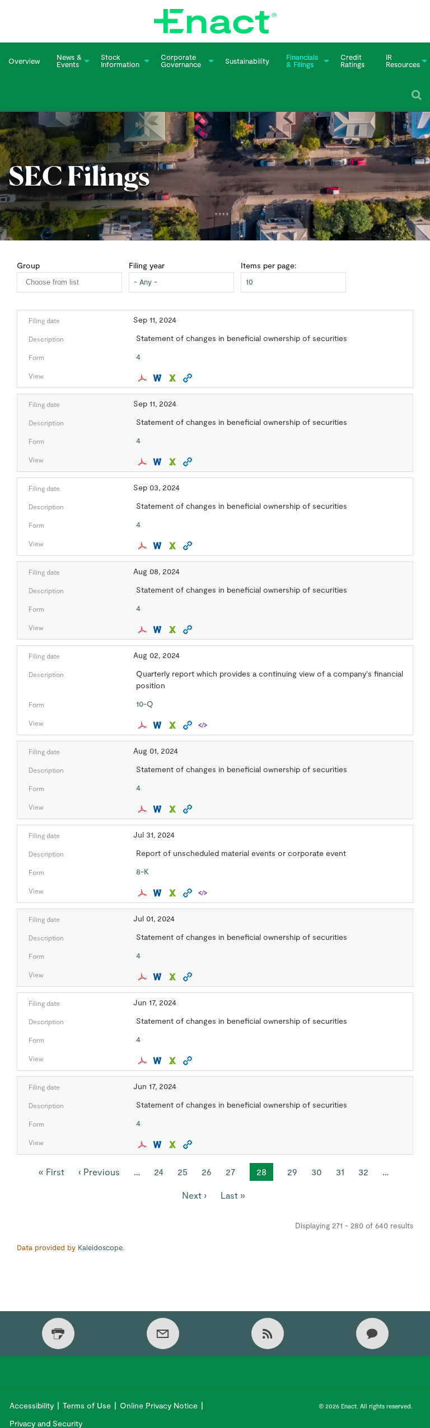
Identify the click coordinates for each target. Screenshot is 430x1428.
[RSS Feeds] (267, 1333)
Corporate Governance (181, 61)
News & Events (69, 61)
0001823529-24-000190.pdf (143, 462)
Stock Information (120, 61)
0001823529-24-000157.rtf (158, 893)
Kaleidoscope (100, 1247)
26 (207, 1171)
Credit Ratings (352, 61)
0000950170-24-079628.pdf (143, 977)
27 (231, 1171)
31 (340, 1171)
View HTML (189, 378)
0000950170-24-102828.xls (173, 546)
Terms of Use (87, 1405)
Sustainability (247, 60)
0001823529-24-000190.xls (173, 462)
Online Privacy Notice (159, 1405)
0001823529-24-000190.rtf (158, 462)
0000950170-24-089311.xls (173, 809)
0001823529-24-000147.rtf (158, 1144)
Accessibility (32, 1405)
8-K (142, 871)
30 (316, 1171)
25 (182, 1171)
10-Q (144, 703)
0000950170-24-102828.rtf (158, 546)
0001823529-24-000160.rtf (158, 725)
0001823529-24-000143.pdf (143, 1061)
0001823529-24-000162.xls (173, 629)
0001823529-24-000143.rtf (158, 1061)
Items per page (268, 265)
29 (292, 1171)
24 (158, 1171)
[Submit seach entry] (417, 95)
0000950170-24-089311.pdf (143, 809)
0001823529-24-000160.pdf (143, 725)
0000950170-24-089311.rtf (158, 809)
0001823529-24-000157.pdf (143, 893)
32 (363, 1171)
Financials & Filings (302, 61)
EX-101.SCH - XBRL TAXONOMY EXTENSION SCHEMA (204, 725)
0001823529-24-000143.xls (173, 1061)
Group (28, 265)
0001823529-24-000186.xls (173, 378)
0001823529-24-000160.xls (173, 725)
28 (264, 1173)
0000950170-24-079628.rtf (158, 977)
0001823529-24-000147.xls (173, 1144)
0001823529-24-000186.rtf (158, 378)
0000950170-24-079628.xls (173, 977)
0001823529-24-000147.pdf (143, 1144)
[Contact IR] (372, 1333)
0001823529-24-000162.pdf (143, 629)
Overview (24, 60)
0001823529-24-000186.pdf (143, 378)
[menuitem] (24, 60)
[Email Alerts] (163, 1333)
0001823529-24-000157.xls (173, 893)
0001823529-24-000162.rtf (158, 629)
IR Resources (403, 61)
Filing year (147, 265)
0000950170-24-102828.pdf (143, 546)
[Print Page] (58, 1333)
